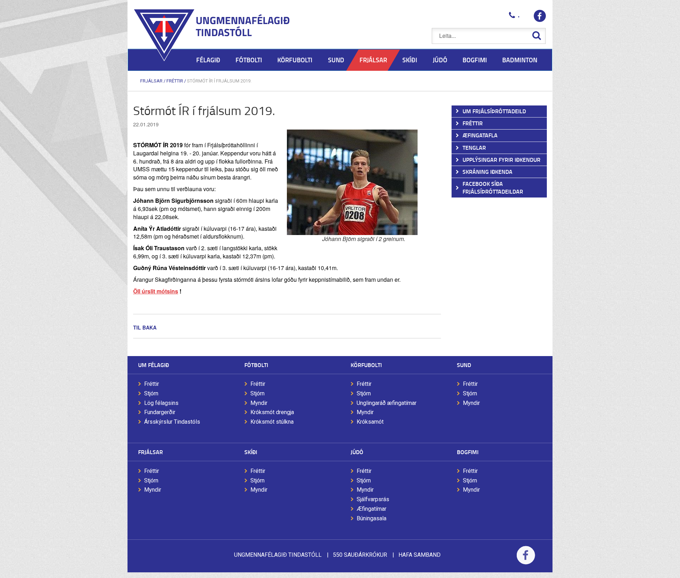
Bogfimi (467, 452)
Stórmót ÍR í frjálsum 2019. (219, 81)
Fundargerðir (159, 412)
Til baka (145, 327)
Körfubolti (366, 365)
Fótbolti (256, 365)
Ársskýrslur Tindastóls (172, 421)
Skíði (250, 452)
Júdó (357, 452)
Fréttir (174, 81)
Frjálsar (151, 81)
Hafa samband (419, 554)
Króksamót (370, 421)
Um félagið (153, 365)
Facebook (526, 560)
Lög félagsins (161, 403)
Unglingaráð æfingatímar (386, 403)
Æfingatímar (371, 508)
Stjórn (151, 393)
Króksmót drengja (272, 412)
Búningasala (371, 518)
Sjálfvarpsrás (373, 499)
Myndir (258, 403)
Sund (464, 365)
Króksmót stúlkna (272, 421)
